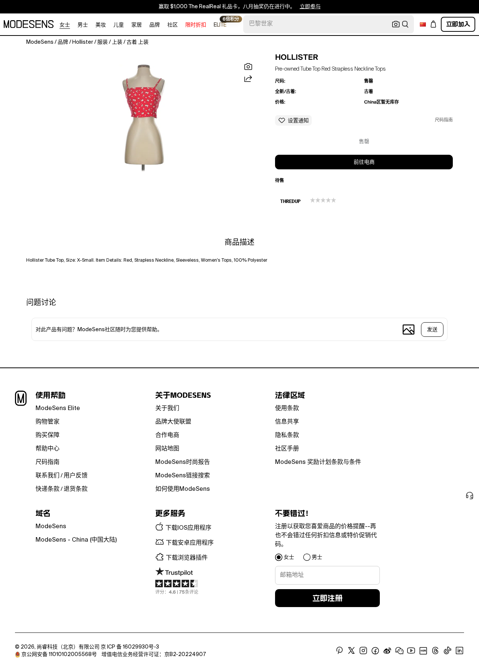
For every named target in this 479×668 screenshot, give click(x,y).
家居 (136, 25)
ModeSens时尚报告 (182, 462)
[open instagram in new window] (363, 650)
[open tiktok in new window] (447, 650)
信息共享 (287, 422)
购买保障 (48, 435)
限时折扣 (195, 25)
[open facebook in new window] (375, 650)
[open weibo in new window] (387, 650)
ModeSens (51, 527)
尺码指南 (48, 462)
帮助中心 (48, 449)
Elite (220, 24)
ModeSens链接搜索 (182, 476)
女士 (65, 25)
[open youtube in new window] (411, 650)
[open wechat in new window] (399, 650)
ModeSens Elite (58, 409)
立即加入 (458, 24)
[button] (143, 115)
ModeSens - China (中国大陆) (76, 540)
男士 (82, 25)
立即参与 (310, 6)
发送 (432, 329)
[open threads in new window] (435, 650)
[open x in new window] (351, 650)
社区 (172, 25)
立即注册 (327, 598)
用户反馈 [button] (76, 476)
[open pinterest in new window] (339, 650)
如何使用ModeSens (182, 489)
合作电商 (167, 435)
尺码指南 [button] (444, 120)
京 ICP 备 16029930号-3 (130, 647)
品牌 (154, 25)
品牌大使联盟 (173, 422)
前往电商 (364, 162)
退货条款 (76, 489)
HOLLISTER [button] (296, 57)
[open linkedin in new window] (459, 650)
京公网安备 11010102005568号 (59, 654)
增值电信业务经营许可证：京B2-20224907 (153, 654)
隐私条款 (287, 435)
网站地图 (167, 449)
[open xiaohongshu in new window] (423, 650)
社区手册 (287, 449)
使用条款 (287, 409)
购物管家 (48, 422)
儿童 (118, 25)
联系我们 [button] (48, 476)
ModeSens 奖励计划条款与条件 (318, 462)
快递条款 (48, 489)
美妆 (100, 25)
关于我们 (167, 409)
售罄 (364, 141)
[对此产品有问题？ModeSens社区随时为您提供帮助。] (216, 329)
